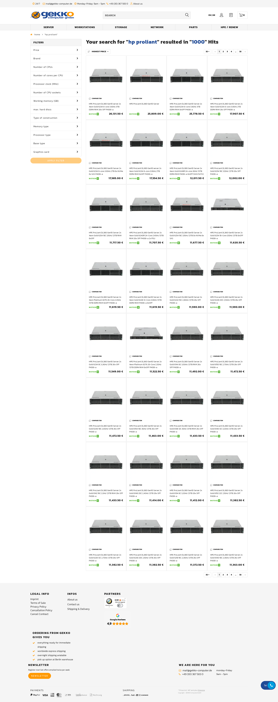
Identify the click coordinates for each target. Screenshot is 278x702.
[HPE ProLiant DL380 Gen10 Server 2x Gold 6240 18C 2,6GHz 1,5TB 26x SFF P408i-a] (106, 399)
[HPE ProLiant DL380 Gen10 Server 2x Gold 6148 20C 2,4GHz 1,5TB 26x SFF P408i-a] (146, 463)
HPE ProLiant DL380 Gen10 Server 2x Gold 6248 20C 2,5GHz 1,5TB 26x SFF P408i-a (226, 300)
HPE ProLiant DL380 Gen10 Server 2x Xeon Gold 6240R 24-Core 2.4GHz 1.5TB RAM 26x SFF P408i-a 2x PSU (146, 235)
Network (157, 27)
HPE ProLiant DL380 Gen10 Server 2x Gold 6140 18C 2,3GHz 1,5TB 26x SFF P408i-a (226, 557)
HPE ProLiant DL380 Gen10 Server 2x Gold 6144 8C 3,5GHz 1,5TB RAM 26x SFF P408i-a (186, 364)
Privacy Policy (38, 607)
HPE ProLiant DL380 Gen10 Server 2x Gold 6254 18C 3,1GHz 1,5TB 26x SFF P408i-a (226, 171)
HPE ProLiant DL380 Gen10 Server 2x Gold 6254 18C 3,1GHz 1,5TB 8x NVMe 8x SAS (187, 235)
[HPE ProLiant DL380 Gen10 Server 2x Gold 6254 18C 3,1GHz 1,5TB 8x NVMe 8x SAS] (187, 206)
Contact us (73, 604)
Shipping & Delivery (78, 609)
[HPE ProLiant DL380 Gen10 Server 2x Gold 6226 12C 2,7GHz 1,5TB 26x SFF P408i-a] (106, 528)
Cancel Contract (39, 614)
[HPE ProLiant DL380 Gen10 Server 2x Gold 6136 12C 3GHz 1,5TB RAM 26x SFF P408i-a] (187, 399)
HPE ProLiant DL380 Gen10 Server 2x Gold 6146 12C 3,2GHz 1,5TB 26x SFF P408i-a (226, 428)
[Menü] (125, 599)
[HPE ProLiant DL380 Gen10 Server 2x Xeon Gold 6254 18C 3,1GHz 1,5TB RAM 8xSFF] (106, 206)
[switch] (120, 605)
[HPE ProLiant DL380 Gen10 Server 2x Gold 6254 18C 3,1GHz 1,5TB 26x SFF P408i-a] (227, 141)
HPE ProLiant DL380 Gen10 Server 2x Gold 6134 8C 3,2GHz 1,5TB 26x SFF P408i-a (186, 493)
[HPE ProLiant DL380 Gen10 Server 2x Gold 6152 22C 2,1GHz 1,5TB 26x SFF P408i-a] (227, 463)
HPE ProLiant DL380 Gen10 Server (144, 103)
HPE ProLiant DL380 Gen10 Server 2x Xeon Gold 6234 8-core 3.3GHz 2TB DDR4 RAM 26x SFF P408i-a (226, 106)
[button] (55, 50)
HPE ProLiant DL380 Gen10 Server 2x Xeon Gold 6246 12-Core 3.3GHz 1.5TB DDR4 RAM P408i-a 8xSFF (145, 300)
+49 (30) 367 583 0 (118, 3)
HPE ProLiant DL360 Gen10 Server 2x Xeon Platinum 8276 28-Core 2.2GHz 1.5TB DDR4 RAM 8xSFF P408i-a (145, 364)
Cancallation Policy (41, 610)
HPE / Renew (229, 27)
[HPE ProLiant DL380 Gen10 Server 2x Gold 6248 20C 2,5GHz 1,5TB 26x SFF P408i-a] (227, 270)
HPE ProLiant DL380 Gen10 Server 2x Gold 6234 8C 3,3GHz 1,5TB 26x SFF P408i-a (105, 364)
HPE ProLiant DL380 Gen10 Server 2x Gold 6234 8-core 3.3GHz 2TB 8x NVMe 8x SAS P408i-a (106, 171)
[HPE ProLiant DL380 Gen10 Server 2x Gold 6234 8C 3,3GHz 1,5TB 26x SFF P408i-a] (106, 334)
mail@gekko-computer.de (59, 3)
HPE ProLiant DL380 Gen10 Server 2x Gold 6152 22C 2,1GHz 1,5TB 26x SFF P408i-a (226, 493)
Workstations (85, 27)
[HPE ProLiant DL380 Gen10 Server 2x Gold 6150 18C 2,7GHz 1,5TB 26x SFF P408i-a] (227, 334)
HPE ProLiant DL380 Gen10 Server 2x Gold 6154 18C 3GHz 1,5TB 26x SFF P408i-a (145, 428)
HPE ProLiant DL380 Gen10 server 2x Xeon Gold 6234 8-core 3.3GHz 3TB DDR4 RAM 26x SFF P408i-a (105, 106)
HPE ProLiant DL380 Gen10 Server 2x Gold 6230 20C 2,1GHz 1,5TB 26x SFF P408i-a (145, 557)
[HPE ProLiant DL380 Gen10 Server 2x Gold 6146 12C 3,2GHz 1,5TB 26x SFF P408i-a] (227, 399)
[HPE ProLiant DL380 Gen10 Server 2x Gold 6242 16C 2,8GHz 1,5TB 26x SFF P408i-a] (187, 270)
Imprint (34, 599)
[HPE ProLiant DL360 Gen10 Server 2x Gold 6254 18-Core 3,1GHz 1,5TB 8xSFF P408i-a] (227, 206)
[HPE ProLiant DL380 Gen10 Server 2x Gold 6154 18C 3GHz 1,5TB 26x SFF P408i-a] (146, 399)
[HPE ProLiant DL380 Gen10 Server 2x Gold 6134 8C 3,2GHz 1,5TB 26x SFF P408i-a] (187, 463)
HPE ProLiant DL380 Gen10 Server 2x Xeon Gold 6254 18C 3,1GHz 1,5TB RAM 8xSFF (105, 235)
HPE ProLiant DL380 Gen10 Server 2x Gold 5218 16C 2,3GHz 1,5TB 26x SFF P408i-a (186, 557)
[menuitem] (214, 15)
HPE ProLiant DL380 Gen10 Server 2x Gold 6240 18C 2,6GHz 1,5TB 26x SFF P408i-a (105, 428)
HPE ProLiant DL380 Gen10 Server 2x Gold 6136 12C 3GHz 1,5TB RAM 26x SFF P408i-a (186, 428)
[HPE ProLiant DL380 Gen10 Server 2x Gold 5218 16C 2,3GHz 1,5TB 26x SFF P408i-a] (187, 528)
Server (49, 27)
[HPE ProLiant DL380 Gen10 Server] (146, 77)
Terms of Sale (38, 603)
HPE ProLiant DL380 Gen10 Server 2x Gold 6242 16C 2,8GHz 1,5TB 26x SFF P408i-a (186, 300)
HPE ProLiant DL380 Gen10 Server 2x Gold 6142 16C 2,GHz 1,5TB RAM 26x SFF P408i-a (106, 493)
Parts (193, 27)
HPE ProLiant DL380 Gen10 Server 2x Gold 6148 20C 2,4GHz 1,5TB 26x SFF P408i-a (145, 493)
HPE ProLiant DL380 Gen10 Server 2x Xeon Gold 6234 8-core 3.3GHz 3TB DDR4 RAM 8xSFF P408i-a (186, 106)
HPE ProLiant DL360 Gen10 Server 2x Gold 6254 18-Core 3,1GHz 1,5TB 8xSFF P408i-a (226, 235)
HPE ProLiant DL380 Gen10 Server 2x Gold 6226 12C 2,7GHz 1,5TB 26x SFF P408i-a (105, 557)
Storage (121, 27)
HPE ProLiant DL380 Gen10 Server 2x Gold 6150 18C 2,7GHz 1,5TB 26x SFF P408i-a (226, 364)
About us (137, 3)
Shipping (201, 690)
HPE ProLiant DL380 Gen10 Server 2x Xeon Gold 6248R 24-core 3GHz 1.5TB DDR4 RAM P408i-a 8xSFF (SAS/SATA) (187, 171)
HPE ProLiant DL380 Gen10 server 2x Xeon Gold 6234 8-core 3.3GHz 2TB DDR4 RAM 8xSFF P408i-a (145, 171)
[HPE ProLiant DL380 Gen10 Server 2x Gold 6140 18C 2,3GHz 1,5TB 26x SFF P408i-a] (227, 528)
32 (240, 51)
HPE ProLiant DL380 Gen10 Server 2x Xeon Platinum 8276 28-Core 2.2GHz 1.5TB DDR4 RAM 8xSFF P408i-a (105, 300)
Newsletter (39, 676)
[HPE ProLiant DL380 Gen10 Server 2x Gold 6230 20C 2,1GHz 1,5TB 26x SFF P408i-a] (146, 528)
